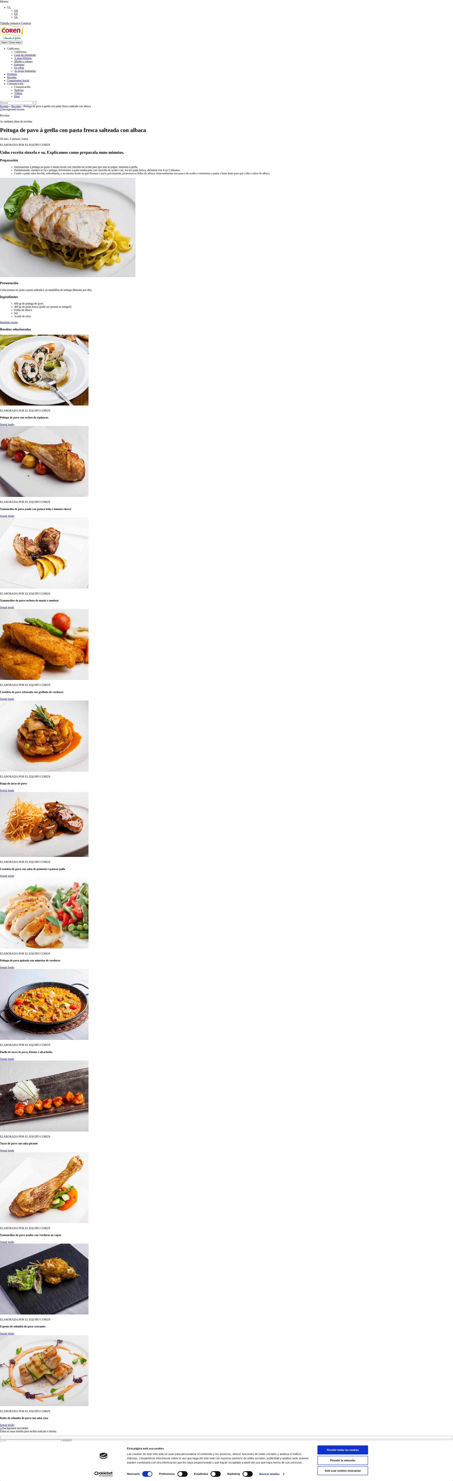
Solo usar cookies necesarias (343, 1470)
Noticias (18, 90)
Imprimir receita (9, 322)
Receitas (11, 77)
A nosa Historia (22, 58)
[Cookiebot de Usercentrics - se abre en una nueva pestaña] (103, 1474)
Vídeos (18, 93)
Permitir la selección (342, 1460)
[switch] (182, 1474)
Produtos (12, 74)
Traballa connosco (10, 23)
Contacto (26, 23)
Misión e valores (23, 61)
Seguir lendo (7, 424)
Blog (17, 96)
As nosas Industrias (25, 70)
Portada (4, 106)
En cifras (19, 67)
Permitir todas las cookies (343, 1449)
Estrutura (19, 64)
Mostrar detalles (269, 1474)
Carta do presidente (25, 55)
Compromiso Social (18, 80)
